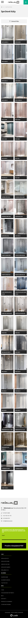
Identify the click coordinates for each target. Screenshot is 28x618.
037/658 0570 (6, 518)
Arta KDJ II (4, 80)
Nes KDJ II (17, 390)
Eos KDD (17, 139)
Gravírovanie (4, 577)
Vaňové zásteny (5, 564)
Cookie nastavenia (6, 604)
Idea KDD (4, 332)
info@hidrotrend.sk (7, 521)
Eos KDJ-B (4, 177)
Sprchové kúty (5, 558)
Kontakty (3, 598)
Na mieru (3, 572)
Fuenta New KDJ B (20, 274)
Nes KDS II (17, 410)
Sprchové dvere (5, 561)
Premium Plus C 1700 (7, 429)
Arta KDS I (18, 80)
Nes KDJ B (17, 371)
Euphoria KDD (19, 216)
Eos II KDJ (17, 119)
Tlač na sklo (4, 582)
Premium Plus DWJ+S (20, 449)
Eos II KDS (4, 139)
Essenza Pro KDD (19, 197)
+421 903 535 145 (7, 515)
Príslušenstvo (5, 570)
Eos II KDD (4, 119)
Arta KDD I (18, 42)
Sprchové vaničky (5, 567)
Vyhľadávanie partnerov (7, 592)
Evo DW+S (17, 235)
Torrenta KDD (6, 468)
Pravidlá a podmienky (6, 601)
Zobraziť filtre (15, 21)
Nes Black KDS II (6, 352)
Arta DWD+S (5, 42)
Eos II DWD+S (18, 100)
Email (3, 535)
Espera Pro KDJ (6, 197)
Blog (2, 595)
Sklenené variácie (5, 579)
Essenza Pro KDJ (6, 216)
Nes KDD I (17, 352)
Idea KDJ (17, 332)
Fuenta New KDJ (6, 274)
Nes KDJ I (4, 390)
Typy (2, 554)
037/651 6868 (6, 513)
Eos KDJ (17, 158)
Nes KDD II (4, 371)
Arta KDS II (5, 100)
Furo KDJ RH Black (7, 313)
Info (2, 585)
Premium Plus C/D (20, 429)
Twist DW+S (5, 487)
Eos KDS (17, 177)
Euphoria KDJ (5, 235)
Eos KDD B (4, 158)
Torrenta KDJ (19, 468)
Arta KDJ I (18, 61)
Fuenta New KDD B (20, 255)
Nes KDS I (4, 410)
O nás (2, 589)
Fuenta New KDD (6, 255)
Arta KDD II (5, 61)
